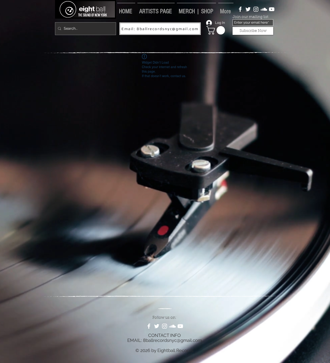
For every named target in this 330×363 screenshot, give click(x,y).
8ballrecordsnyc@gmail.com (172, 340)
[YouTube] (271, 9)
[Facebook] (240, 9)
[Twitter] (248, 9)
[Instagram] (256, 9)
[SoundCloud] (263, 9)
